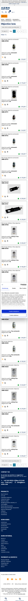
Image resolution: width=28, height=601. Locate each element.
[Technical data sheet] (7, 81)
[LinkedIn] (16, 579)
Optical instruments (6, 20)
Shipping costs (4, 563)
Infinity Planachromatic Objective (10, 365)
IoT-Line (3, 495)
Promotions (4, 514)
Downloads (4, 529)
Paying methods (5, 559)
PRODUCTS (8, 19)
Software (3, 511)
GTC (13, 584)
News (2, 545)
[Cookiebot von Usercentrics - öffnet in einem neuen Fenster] (20, 285)
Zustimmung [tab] (5, 288)
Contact (3, 540)
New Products (4, 494)
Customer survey (5, 552)
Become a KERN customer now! (17, 3)
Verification (4, 525)
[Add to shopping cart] (3, 57)
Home (2, 19)
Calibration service (6, 524)
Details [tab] (14, 288)
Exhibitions (4, 522)
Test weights (4, 504)
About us (3, 538)
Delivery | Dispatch (6, 561)
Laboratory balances (6, 497)
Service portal (4, 527)
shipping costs (21, 594)
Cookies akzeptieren (14, 311)
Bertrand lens (5, 182)
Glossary (3, 550)
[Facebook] (8, 579)
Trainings (3, 547)
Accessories (16, 19)
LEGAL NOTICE (6, 584)
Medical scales (5, 501)
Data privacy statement (21, 584)
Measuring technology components (10, 507)
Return (2, 566)
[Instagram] (20, 579)
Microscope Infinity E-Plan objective (11, 224)
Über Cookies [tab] (23, 288)
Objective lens (16, 20)
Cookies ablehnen (14, 315)
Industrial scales (5, 499)
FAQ (2, 530)
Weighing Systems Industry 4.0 (9, 502)
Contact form (4, 542)
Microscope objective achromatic (10, 40)
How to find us (4, 543)
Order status (4, 565)
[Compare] (5, 57)
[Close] (14, 5)
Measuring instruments (7, 506)
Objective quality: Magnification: (9, 53)
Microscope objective (7, 318)
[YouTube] (12, 579)
